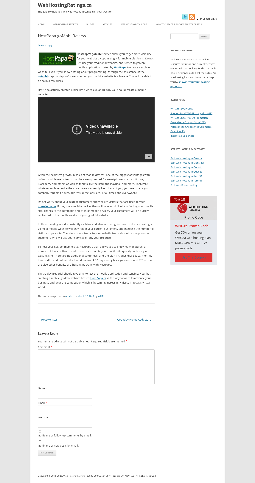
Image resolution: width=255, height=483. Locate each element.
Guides (90, 24)
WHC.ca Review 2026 (181, 108)
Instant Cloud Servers (182, 135)
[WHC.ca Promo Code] (193, 208)
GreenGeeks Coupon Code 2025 (188, 122)
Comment (45, 347)
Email (42, 403)
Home (41, 24)
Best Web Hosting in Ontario (186, 167)
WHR (101, 296)
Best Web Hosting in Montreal (187, 162)
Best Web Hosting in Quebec (186, 171)
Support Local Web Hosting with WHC (191, 113)
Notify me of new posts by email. (58, 445)
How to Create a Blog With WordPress (179, 24)
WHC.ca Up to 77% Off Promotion (189, 117)
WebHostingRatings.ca (65, 4)
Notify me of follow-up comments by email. (65, 435)
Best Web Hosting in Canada (186, 158)
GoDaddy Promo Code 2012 (136, 319)
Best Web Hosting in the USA (186, 176)
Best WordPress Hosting (183, 185)
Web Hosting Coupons (134, 24)
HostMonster (47, 319)
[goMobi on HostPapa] (57, 64)
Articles (107, 24)
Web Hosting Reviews (65, 24)
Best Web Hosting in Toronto (186, 180)
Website (43, 417)
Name (43, 388)
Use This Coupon (194, 257)
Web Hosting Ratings (74, 475)
